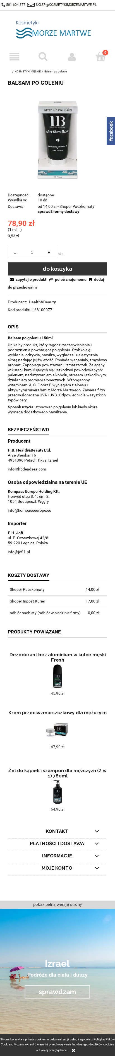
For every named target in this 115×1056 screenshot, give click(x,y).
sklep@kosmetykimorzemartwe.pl (66, 5)
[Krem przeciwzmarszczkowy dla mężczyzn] (57, 730)
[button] (14, 57)
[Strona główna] (57, 29)
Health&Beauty (42, 302)
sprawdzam (57, 992)
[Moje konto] (72, 57)
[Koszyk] (100, 56)
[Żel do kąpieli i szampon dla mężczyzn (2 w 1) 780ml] (57, 792)
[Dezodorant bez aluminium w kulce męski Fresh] (57, 676)
